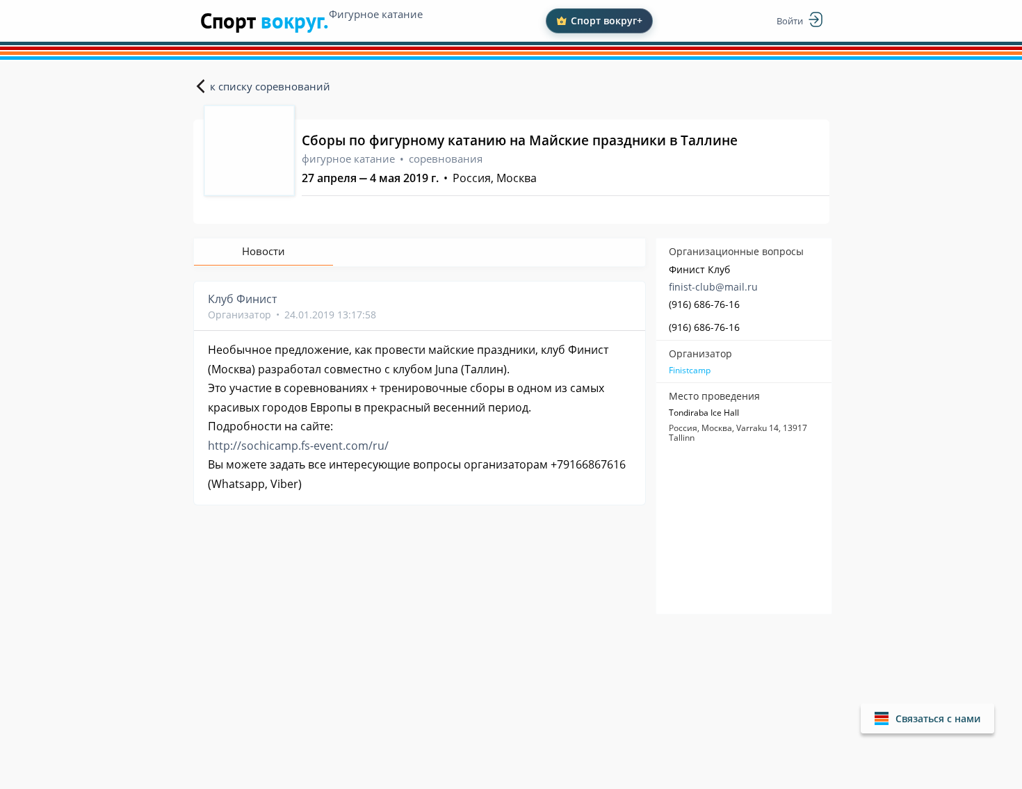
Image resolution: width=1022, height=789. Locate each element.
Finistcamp (690, 370)
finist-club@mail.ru (713, 287)
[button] (927, 718)
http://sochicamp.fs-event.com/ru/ (298, 445)
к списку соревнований (270, 86)
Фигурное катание (376, 14)
